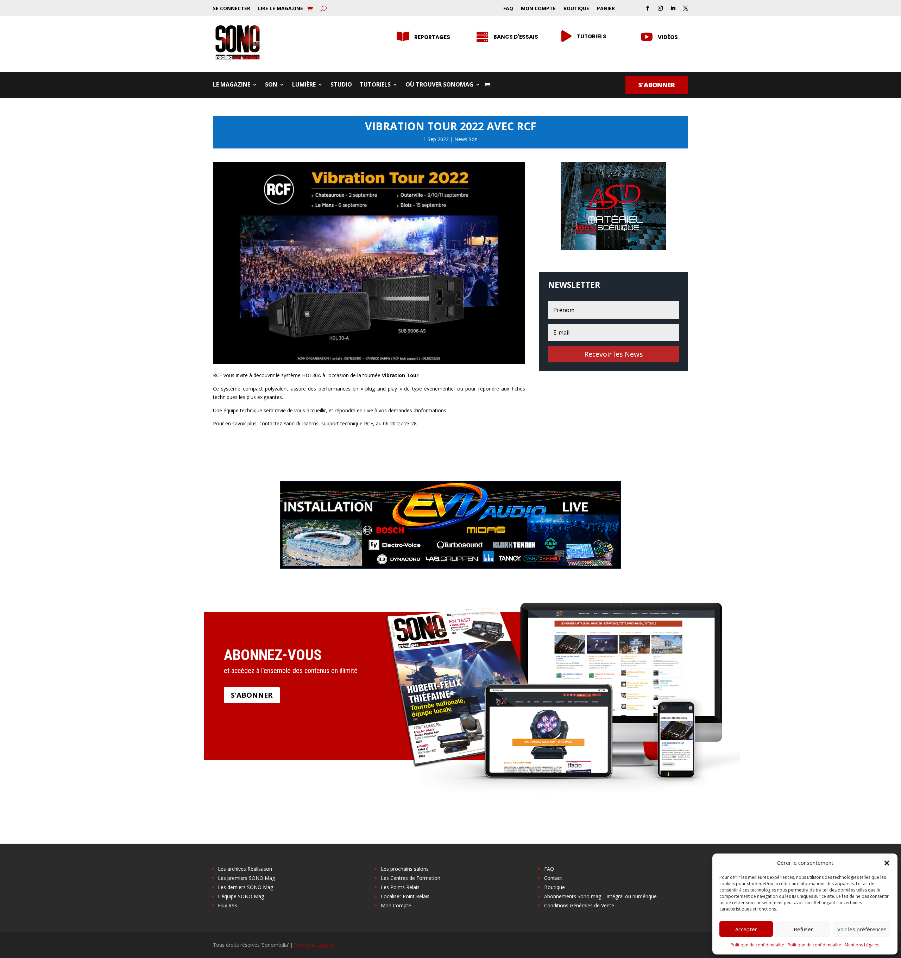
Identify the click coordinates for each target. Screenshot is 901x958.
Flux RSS (227, 905)
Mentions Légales (862, 945)
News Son (466, 139)
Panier (606, 9)
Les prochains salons (405, 868)
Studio (341, 85)
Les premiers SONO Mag (246, 878)
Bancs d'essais (515, 36)
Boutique (576, 9)
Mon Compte (538, 9)
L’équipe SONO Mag (241, 896)
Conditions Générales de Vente (579, 905)
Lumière (304, 85)
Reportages (432, 37)
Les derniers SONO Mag (245, 887)
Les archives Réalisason (245, 868)
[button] (886, 863)
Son (271, 85)
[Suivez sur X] (686, 8)
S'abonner (656, 85)
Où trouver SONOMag (439, 85)
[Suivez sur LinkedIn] (673, 8)
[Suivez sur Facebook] (648, 8)
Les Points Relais (400, 887)
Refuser (803, 929)
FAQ (508, 9)
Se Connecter (231, 9)
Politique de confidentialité (757, 945)
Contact (553, 878)
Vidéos (668, 37)
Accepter (746, 929)
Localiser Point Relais (405, 896)
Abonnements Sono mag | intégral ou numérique (600, 896)
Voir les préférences (862, 929)
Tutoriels (591, 36)
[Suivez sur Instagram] (660, 8)
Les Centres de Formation (410, 878)
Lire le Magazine (280, 9)
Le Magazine (231, 85)
